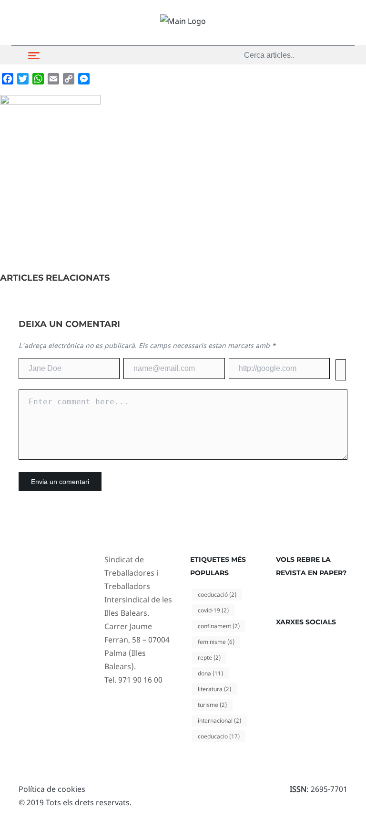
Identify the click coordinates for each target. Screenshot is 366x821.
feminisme (216, 642)
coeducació (217, 594)
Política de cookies (52, 789)
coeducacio (219, 736)
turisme (212, 705)
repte (209, 657)
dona (210, 673)
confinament (219, 626)
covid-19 (213, 610)
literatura (214, 689)
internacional (219, 720)
